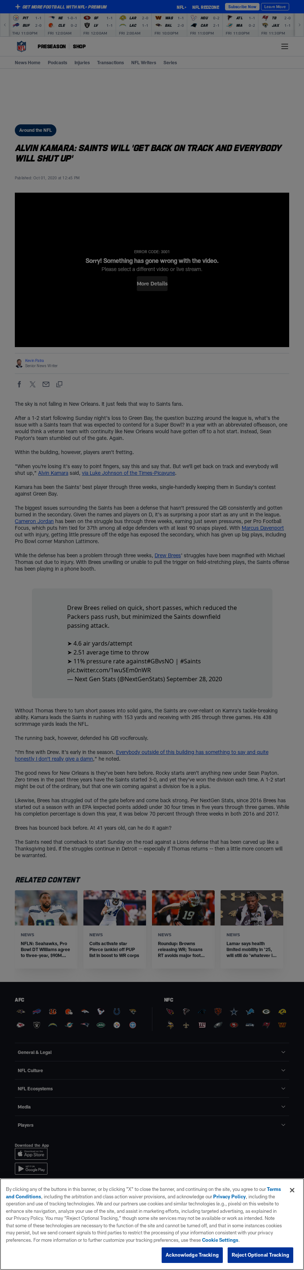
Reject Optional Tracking (260, 1255)
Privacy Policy (229, 1196)
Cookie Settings (220, 1240)
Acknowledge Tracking (192, 1255)
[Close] (292, 1190)
